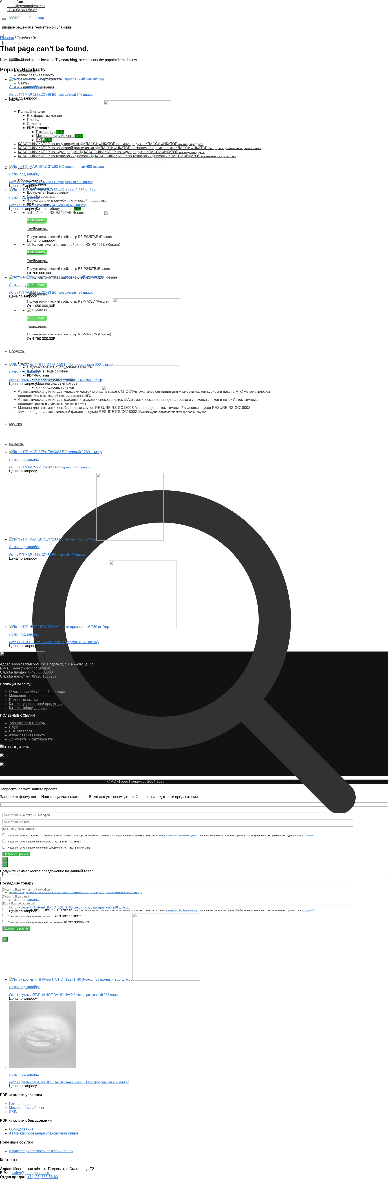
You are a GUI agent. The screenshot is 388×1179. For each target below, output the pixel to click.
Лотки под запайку (24, 987)
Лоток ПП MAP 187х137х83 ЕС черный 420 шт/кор (47, 554)
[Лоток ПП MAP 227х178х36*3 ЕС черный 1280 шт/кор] (89, 452)
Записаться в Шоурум (27, 723)
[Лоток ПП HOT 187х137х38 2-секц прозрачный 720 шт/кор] (92, 627)
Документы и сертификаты (31, 739)
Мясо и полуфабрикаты (28, 1108)
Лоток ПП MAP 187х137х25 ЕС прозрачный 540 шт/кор (51, 94)
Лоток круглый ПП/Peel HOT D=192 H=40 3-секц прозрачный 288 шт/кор (64, 995)
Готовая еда (19, 1104)
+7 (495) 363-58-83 (22, 10)
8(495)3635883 (40, 672)
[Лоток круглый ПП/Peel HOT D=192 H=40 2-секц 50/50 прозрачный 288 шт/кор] (42, 1067)
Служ (13, 727)
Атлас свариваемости (27, 735)
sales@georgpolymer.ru (26, 6)
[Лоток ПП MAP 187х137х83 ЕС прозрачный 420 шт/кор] (90, 277)
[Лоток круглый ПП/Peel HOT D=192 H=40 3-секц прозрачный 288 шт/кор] (104, 979)
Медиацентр (19, 696)
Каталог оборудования (28, 708)
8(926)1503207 (44, 676)
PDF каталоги (20, 731)
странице (307, 835)
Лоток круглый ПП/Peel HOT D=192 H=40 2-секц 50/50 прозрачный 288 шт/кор (69, 1082)
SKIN (13, 1112)
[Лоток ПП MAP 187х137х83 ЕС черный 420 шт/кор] (86, 539)
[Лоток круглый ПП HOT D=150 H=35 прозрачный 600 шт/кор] (94, 364)
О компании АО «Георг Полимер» (37, 692)
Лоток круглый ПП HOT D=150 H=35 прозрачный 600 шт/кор (55, 380)
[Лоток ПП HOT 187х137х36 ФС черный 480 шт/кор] (52, 190)
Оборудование (21, 1129)
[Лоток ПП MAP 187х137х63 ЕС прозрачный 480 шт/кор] (90, 166)
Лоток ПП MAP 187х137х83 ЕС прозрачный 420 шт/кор (51, 292)
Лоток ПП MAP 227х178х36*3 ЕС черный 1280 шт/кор (50, 467)
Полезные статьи (23, 700)
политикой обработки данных (182, 835)
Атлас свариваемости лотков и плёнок (41, 1151)
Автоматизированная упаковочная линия (43, 1133)
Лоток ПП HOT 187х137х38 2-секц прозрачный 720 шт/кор (54, 642)
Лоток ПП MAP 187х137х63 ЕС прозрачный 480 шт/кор (51, 182)
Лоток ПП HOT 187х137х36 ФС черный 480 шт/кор (47, 205)
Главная (7, 38)
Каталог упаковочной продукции (36, 704)
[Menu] (4, 19)
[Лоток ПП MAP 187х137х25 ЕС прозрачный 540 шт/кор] (56, 79)
